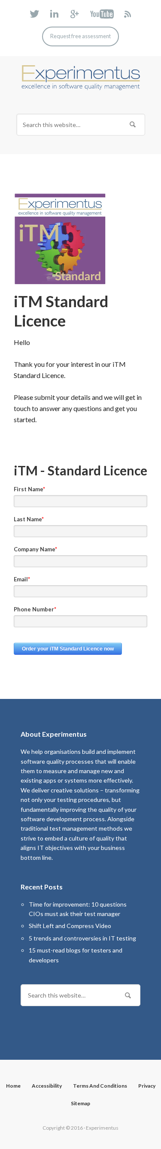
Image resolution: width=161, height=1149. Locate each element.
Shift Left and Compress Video (70, 925)
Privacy (146, 1085)
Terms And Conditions (100, 1085)
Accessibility (47, 1085)
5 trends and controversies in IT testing (82, 938)
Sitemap (80, 1103)
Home (13, 1085)
